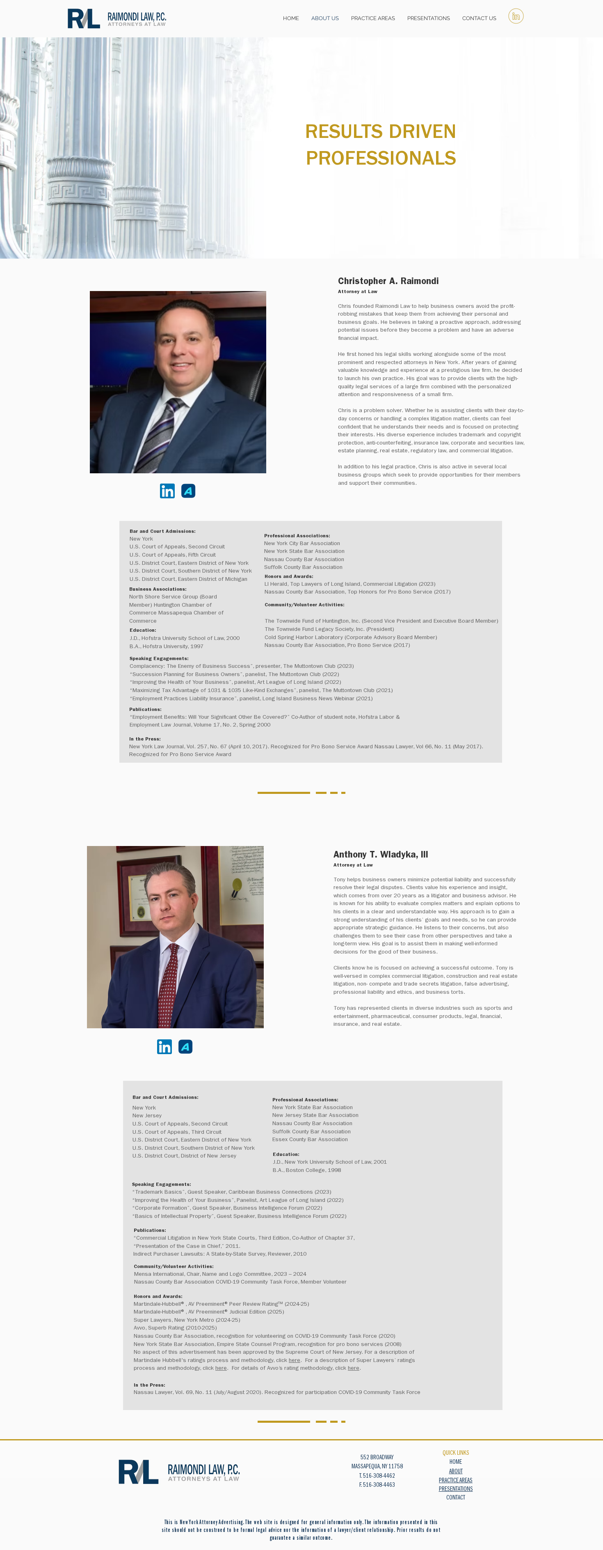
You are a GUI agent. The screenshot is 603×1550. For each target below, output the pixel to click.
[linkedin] (516, 16)
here (294, 1361)
